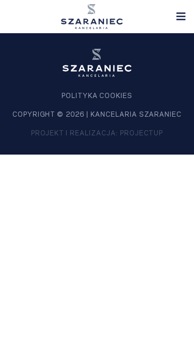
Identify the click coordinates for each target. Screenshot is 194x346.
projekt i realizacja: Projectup (97, 133)
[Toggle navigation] (181, 16)
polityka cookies (97, 96)
